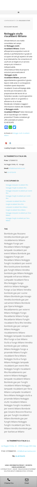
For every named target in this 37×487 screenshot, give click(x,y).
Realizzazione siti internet (27, 469)
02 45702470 (11, 172)
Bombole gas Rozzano (14, 233)
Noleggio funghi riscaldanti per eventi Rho (18, 263)
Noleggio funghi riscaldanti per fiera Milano (17, 425)
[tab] (6, 143)
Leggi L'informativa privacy (14, 465)
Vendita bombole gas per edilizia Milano (18, 346)
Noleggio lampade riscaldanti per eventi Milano (17, 250)
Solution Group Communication (15, 471)
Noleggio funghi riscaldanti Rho (16, 188)
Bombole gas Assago (21, 296)
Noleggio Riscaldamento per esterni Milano (17, 309)
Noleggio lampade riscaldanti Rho (17, 185)
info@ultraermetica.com (17, 168)
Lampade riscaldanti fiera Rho (16, 201)
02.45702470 (20, 456)
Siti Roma (30, 471)
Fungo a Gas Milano (17, 339)
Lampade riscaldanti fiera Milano (16, 207)
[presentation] (6, 143)
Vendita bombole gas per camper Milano (17, 326)
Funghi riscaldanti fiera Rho (15, 204)
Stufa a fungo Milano (14, 342)
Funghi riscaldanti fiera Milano (16, 210)
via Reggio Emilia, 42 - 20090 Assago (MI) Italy (18, 446)
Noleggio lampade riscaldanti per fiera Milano (18, 388)
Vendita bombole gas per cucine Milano (17, 293)
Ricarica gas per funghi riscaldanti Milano (18, 415)
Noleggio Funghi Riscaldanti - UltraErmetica (18, 5)
